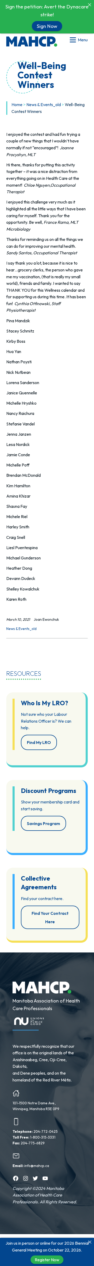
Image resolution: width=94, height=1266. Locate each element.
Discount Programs (48, 791)
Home (16, 104)
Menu (83, 39)
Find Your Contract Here (50, 917)
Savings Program (43, 823)
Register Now (47, 1259)
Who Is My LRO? (44, 703)
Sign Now (47, 26)
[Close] (90, 1242)
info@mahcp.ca (36, 1165)
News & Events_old (43, 104)
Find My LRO (39, 742)
